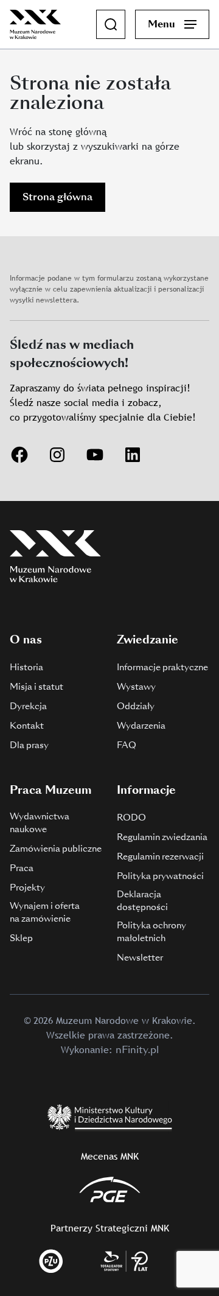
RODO (131, 817)
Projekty (27, 887)
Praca (21, 868)
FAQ (126, 745)
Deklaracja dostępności (142, 900)
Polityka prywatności (160, 876)
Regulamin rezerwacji (160, 856)
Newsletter (140, 957)
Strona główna (57, 197)
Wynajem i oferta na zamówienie (45, 912)
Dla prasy (29, 745)
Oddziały (136, 706)
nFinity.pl (137, 1050)
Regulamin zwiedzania (162, 837)
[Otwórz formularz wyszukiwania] (110, 24)
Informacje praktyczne (162, 667)
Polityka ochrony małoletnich (151, 931)
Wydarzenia (141, 726)
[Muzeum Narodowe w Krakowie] (35, 23)
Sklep (21, 938)
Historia (26, 667)
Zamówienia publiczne (56, 848)
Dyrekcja (28, 706)
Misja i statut (36, 687)
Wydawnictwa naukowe (39, 822)
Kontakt (27, 726)
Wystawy (136, 687)
